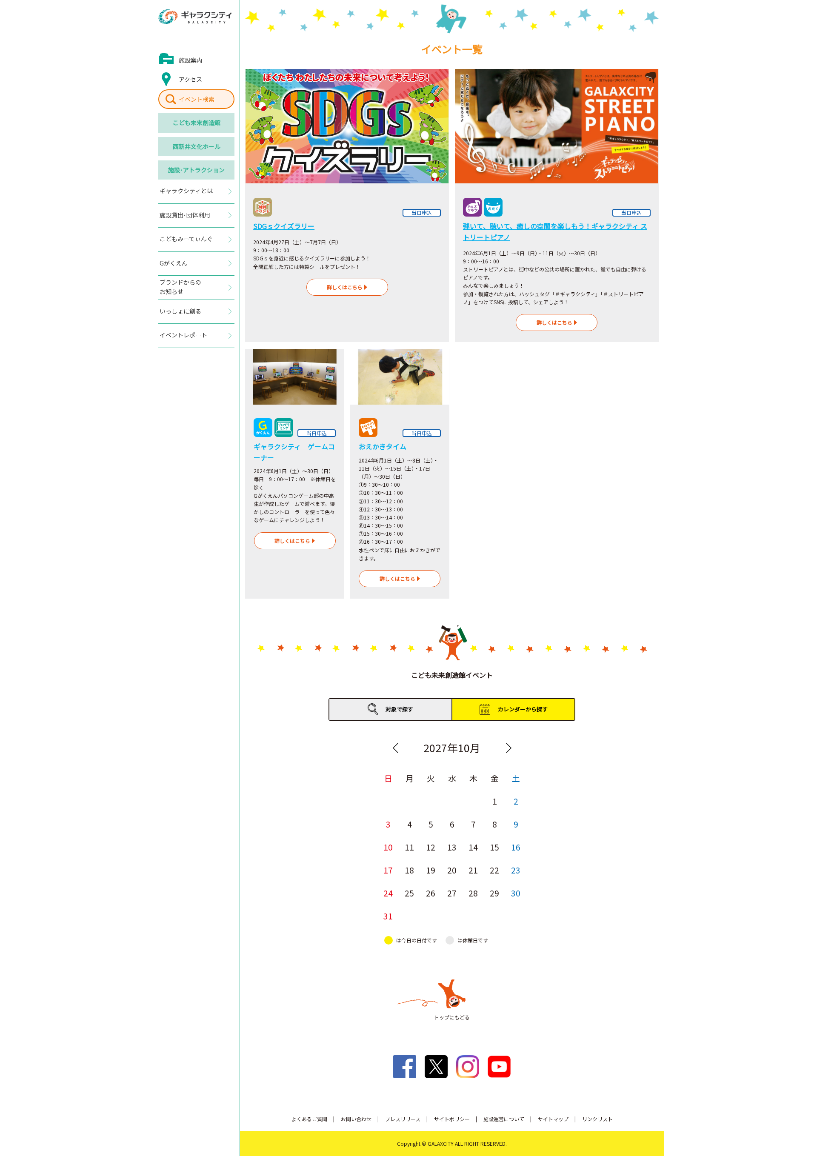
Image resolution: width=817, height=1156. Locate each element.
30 (515, 893)
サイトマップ (553, 1118)
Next (508, 748)
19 (430, 870)
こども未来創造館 (196, 122)
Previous (395, 748)
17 (388, 870)
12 (430, 847)
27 (452, 893)
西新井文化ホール (196, 146)
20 (452, 870)
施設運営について (503, 1118)
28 (473, 893)
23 (515, 870)
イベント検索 (196, 99)
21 (473, 870)
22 (494, 870)
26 (430, 893)
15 (494, 847)
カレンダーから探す (523, 709)
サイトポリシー (452, 1118)
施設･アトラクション (196, 170)
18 (409, 870)
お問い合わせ (356, 1118)
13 (452, 847)
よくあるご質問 (309, 1118)
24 (388, 893)
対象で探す (399, 709)
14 (473, 847)
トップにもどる (452, 1017)
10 (388, 847)
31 (388, 916)
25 (409, 893)
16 (515, 847)
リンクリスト (597, 1118)
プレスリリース (402, 1118)
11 (409, 847)
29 (494, 893)
